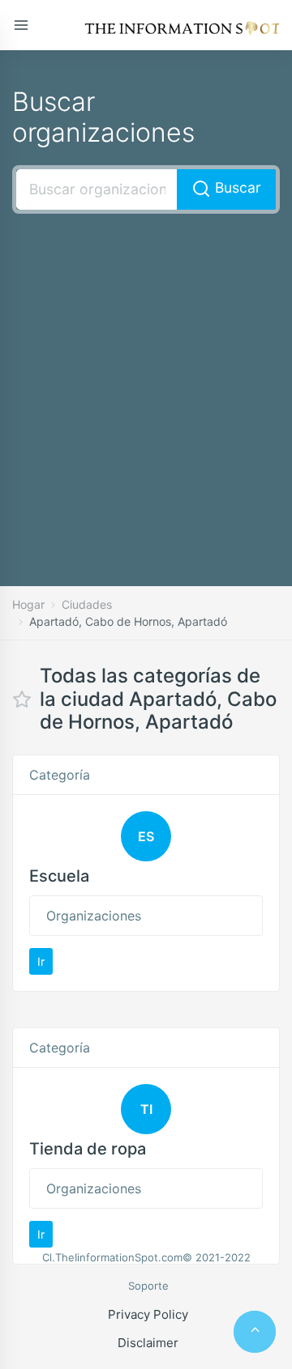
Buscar (236, 187)
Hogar (28, 604)
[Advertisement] (146, 375)
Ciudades (87, 604)
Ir (41, 961)
